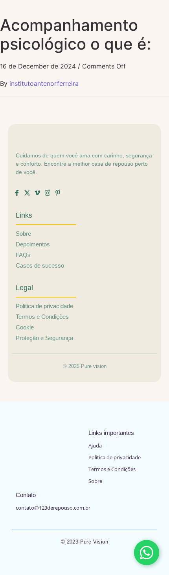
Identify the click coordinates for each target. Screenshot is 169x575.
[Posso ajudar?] (146, 552)
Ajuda (95, 445)
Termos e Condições (112, 469)
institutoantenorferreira (44, 83)
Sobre (95, 480)
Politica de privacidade (114, 457)
